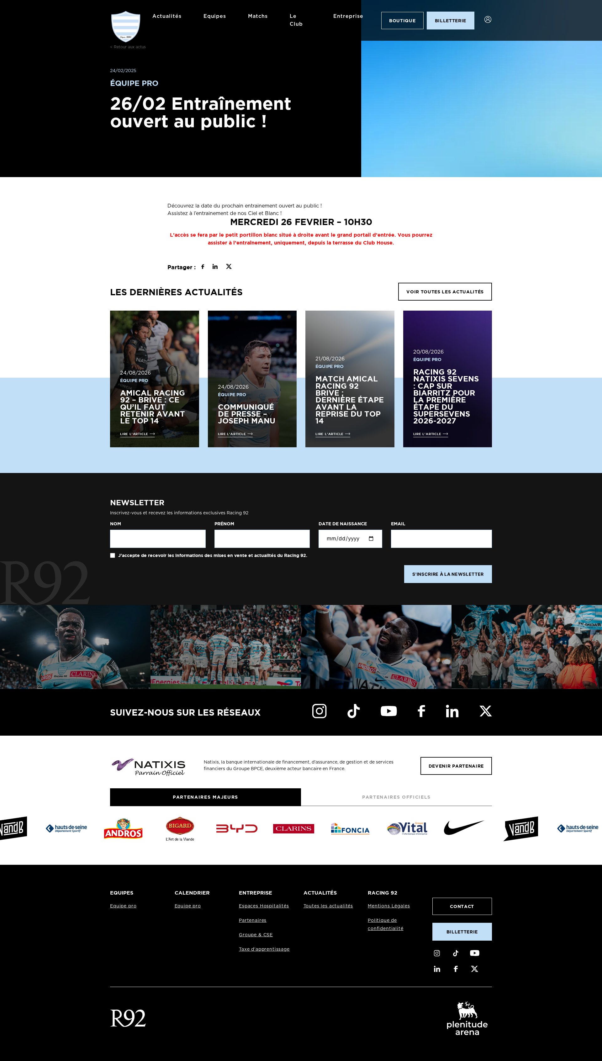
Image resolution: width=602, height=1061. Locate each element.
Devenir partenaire (456, 766)
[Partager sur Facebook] (202, 267)
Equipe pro (123, 906)
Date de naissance (343, 524)
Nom (115, 524)
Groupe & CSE (256, 935)
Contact (462, 906)
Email (398, 524)
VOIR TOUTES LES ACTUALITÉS (445, 291)
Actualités (167, 16)
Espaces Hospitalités (264, 906)
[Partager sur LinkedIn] (215, 267)
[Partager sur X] (229, 267)
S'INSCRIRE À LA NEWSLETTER (448, 574)
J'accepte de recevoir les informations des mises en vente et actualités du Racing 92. (212, 555)
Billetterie (462, 931)
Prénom (224, 524)
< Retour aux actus (128, 47)
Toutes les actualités (328, 906)
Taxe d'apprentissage (264, 949)
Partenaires (253, 920)
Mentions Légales (389, 906)
